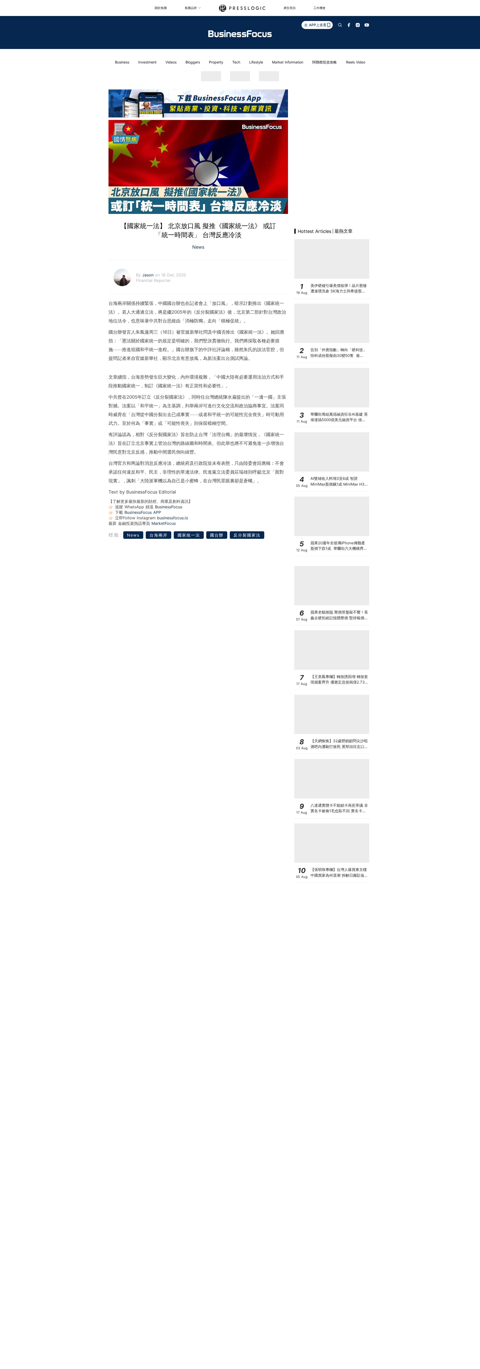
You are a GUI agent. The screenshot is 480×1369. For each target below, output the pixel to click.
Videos (171, 62)
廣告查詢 (290, 8)
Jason (148, 274)
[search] (340, 25)
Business (122, 62)
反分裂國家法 (247, 535)
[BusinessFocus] (240, 33)
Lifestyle (256, 62)
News (198, 247)
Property (216, 62)
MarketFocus (164, 523)
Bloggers (193, 62)
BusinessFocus (168, 506)
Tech (236, 62)
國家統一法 (189, 535)
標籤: (115, 535)
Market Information (287, 62)
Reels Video (355, 62)
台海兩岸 (159, 535)
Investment (147, 62)
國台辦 (217, 535)
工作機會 (320, 8)
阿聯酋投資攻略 (324, 62)
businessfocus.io (172, 517)
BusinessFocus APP (142, 512)
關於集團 (161, 8)
